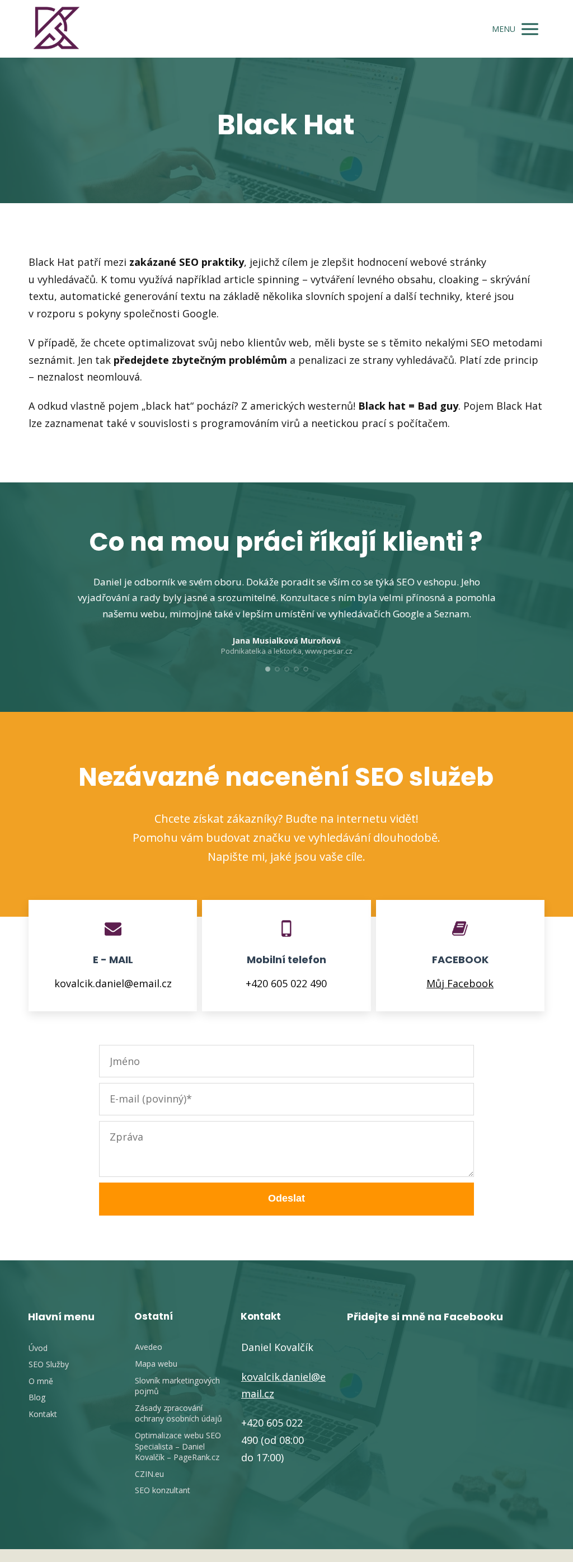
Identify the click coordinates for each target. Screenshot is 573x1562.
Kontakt (43, 1414)
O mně (41, 1381)
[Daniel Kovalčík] (56, 29)
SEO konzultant (162, 1490)
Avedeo (148, 1346)
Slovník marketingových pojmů (177, 1386)
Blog (37, 1397)
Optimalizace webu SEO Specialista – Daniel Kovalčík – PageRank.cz (178, 1446)
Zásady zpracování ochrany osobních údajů (178, 1413)
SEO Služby (49, 1364)
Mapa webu (156, 1363)
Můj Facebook (460, 983)
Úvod (38, 1348)
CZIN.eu (149, 1474)
